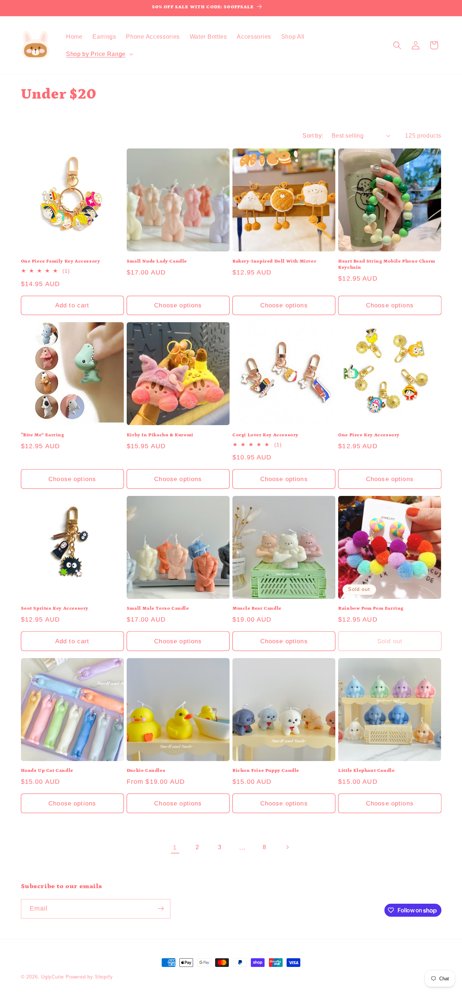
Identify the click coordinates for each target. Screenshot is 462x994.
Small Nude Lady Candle (157, 261)
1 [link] (175, 847)
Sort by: (312, 135)
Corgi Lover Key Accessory (265, 435)
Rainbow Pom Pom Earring (371, 608)
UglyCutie (52, 977)
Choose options (178, 305)
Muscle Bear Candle (257, 608)
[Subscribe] (161, 909)
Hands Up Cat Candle (47, 770)
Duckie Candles (146, 770)
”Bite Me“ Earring (42, 435)
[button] (99, 53)
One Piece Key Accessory (369, 435)
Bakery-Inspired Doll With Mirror (274, 261)
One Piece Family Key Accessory (60, 261)
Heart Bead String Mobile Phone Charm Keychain (386, 264)
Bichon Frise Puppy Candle (265, 770)
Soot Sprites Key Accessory (55, 608)
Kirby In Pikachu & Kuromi (160, 435)
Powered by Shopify (89, 977)
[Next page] (287, 847)
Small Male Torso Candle (158, 608)
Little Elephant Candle (366, 770)
